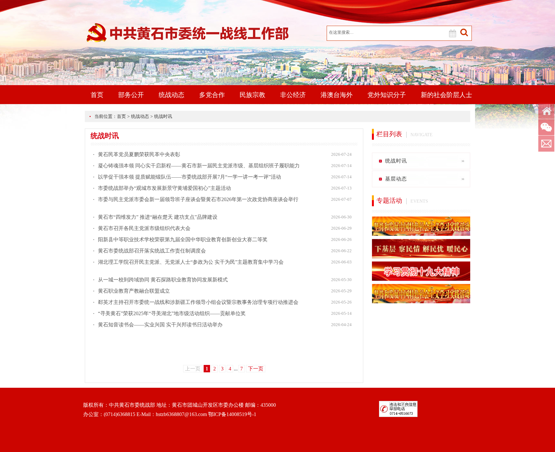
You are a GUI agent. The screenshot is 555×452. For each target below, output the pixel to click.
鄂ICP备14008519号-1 (232, 414)
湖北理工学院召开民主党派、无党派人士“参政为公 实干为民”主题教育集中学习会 (191, 262)
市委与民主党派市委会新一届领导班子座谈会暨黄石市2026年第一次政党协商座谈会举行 (198, 199)
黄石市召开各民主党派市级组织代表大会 (144, 228)
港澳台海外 (337, 94)
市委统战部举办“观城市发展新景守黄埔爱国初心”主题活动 (164, 188)
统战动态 (171, 94)
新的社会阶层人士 (446, 94)
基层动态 (396, 179)
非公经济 (293, 94)
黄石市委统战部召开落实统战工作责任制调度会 (152, 250)
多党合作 (212, 94)
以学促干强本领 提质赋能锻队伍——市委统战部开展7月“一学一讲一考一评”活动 (189, 177)
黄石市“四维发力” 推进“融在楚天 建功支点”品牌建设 (157, 217)
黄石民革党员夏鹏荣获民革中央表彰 (139, 154)
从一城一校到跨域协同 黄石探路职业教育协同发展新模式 (163, 279)
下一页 (255, 368)
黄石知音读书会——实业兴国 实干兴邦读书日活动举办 (160, 324)
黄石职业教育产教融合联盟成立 (134, 291)
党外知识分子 (386, 94)
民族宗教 (252, 94)
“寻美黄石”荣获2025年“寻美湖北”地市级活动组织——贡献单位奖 (172, 313)
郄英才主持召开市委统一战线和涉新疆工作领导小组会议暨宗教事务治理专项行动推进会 (198, 302)
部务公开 (131, 94)
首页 (97, 94)
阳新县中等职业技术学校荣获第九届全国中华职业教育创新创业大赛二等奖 (183, 239)
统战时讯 (163, 116)
